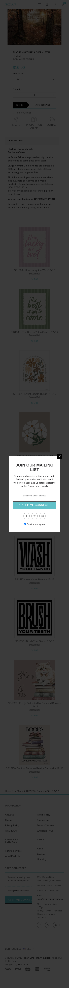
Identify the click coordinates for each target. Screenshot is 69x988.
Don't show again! (35, 524)
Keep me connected (36, 505)
